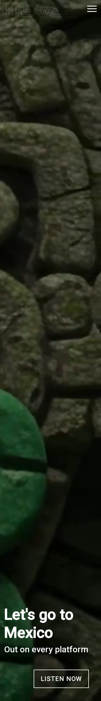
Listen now (61, 679)
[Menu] (88, 10)
